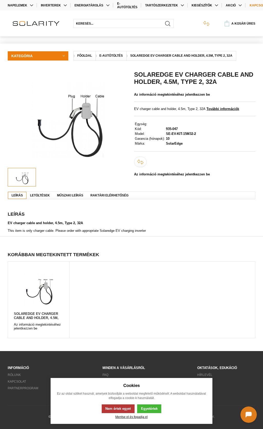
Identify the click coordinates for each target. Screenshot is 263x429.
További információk (222, 109)
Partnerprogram (23, 388)
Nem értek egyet (118, 409)
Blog (201, 381)
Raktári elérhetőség (109, 195)
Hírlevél (204, 375)
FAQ (105, 375)
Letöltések (40, 195)
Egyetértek (149, 409)
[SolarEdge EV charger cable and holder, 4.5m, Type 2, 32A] (38, 289)
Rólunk (14, 375)
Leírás (17, 195)
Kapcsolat (17, 381)
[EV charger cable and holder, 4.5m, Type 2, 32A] (68, 119)
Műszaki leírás (70, 195)
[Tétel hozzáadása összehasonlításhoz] (140, 162)
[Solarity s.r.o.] (38, 23)
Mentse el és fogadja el (131, 416)
